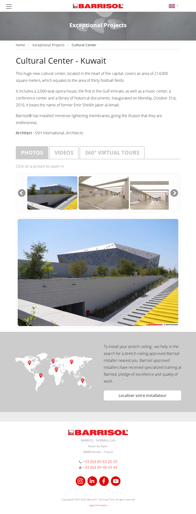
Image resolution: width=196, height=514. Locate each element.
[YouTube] (115, 480)
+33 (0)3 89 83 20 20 (100, 461)
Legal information (98, 505)
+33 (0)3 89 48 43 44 (100, 467)
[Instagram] (81, 480)
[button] (173, 6)
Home (20, 45)
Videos (63, 152)
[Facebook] (104, 480)
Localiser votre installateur (143, 395)
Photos (32, 152)
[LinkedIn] (93, 480)
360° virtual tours (112, 152)
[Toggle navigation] (8, 6)
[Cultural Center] (52, 192)
